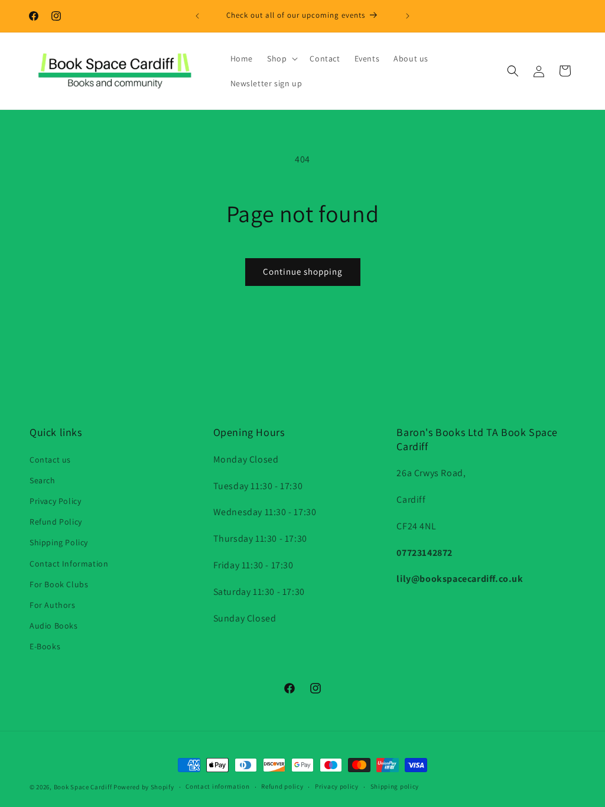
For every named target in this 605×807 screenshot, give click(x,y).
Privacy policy (337, 786)
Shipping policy (394, 786)
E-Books (45, 646)
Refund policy (282, 786)
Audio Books (54, 625)
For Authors (53, 605)
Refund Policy (56, 521)
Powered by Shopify (143, 787)
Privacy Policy (55, 501)
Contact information (217, 786)
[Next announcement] (408, 16)
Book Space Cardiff (83, 787)
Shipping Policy (59, 542)
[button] (281, 58)
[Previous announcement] (197, 16)
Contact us (50, 459)
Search (43, 480)
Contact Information (69, 563)
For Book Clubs (59, 584)
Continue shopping (303, 271)
